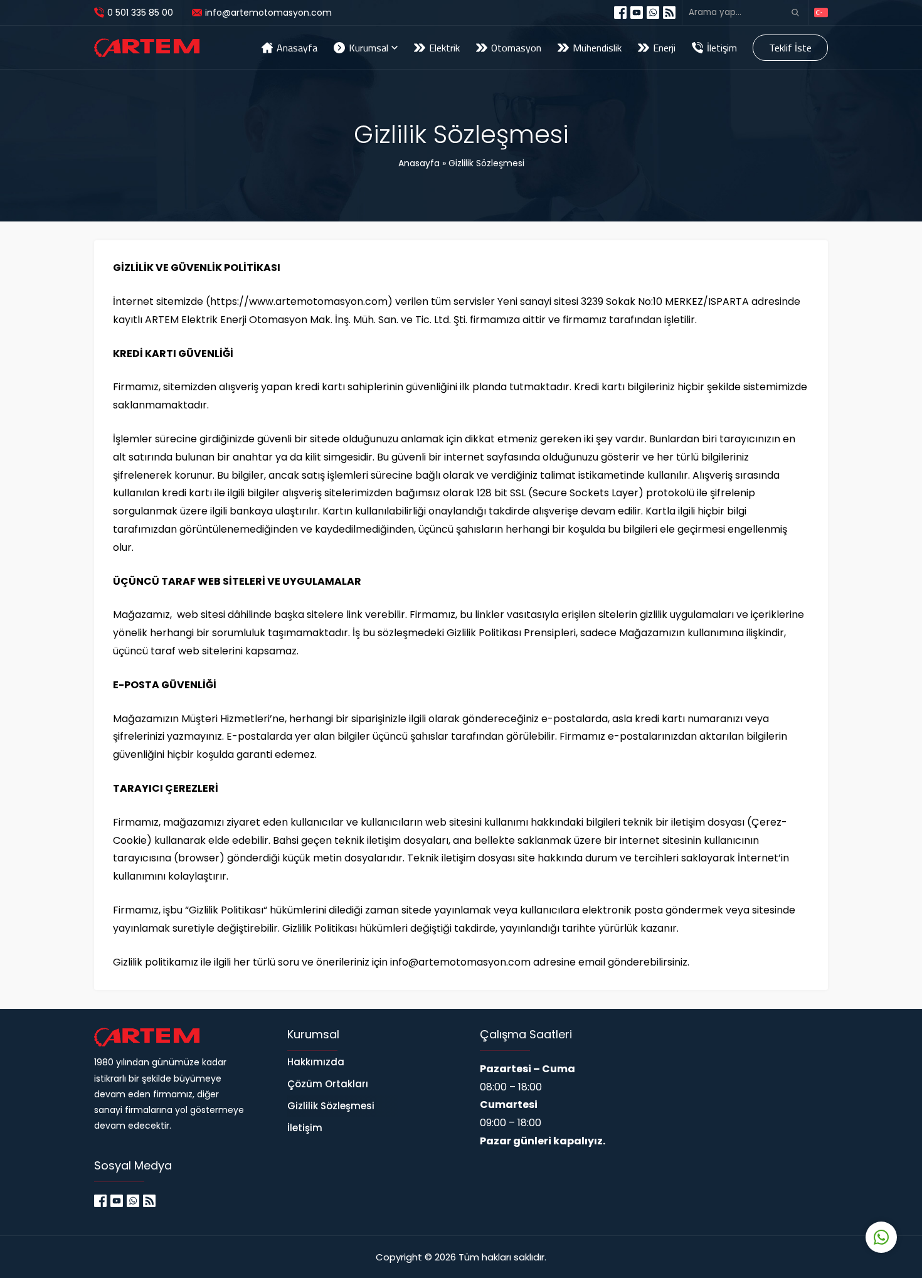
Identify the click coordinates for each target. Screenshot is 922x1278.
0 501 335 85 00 (140, 12)
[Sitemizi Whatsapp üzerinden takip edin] (653, 12)
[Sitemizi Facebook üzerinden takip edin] (620, 12)
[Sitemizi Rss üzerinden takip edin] (669, 12)
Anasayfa (419, 163)
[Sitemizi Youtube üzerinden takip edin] (636, 12)
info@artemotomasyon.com (268, 12)
